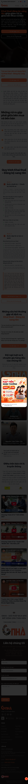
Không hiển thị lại (8, 405)
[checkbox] (3, 405)
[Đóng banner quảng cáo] (24, 379)
